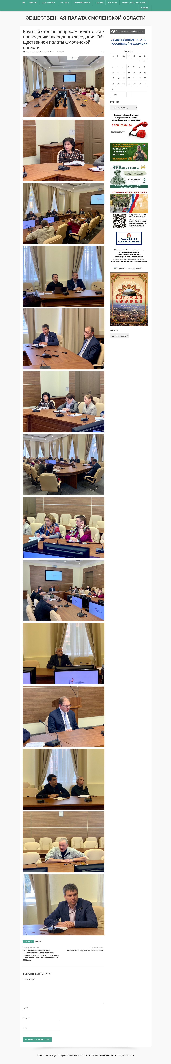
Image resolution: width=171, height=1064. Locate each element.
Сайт (25, 1028)
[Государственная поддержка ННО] (129, 268)
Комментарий (29, 979)
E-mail (26, 1018)
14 (134, 72)
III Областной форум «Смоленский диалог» (85, 950)
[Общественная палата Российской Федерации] (129, 41)
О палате (65, 2)
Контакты (112, 2)
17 (113, 78)
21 (134, 78)
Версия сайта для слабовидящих (129, 31)
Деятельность (48, 2)
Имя (25, 1008)
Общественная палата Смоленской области (85, 17)
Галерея (99, 2)
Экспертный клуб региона (134, 2)
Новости (33, 2)
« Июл (114, 94)
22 (140, 78)
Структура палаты (82, 2)
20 (129, 78)
